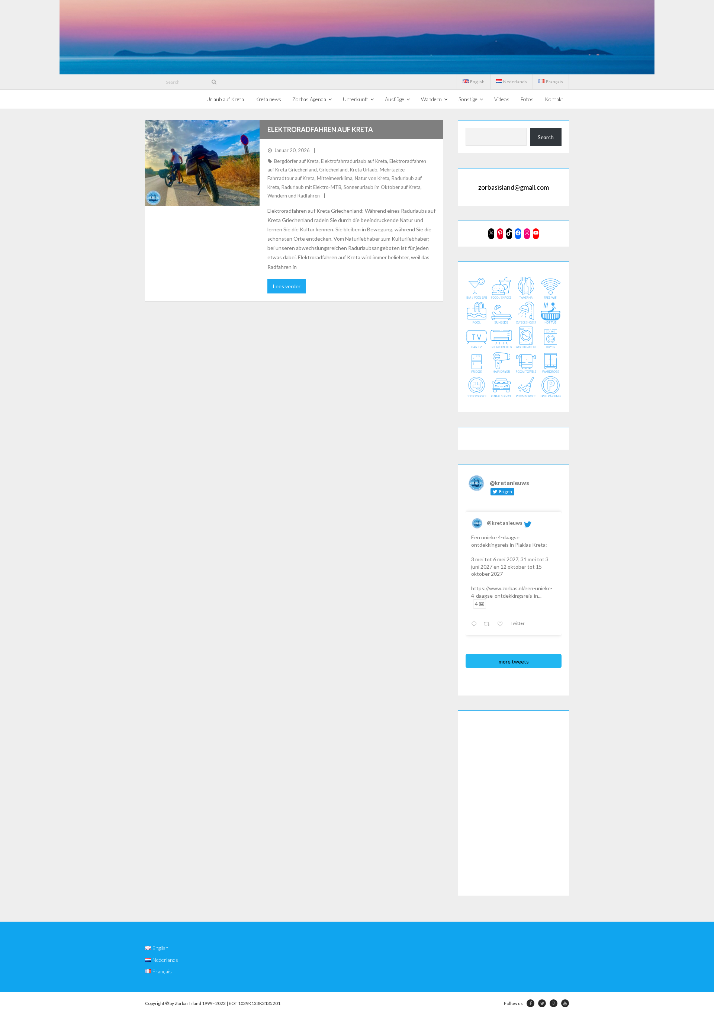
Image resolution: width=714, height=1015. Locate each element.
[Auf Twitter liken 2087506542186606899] (502, 624)
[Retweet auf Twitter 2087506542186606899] (488, 624)
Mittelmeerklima (335, 178)
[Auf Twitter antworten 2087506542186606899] (475, 624)
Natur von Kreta (372, 178)
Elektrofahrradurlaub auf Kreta (354, 161)
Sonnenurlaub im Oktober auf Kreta (382, 187)
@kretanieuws (504, 523)
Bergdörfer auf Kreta (296, 161)
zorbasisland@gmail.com (513, 187)
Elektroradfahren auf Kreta (320, 129)
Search (546, 137)
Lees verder (286, 286)
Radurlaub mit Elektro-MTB (311, 187)
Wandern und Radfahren (293, 196)
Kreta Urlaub (363, 170)
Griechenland (333, 170)
